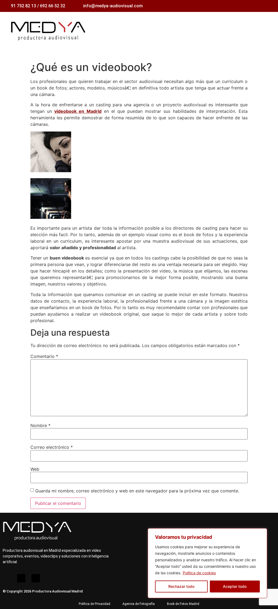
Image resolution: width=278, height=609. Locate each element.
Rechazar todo (181, 586)
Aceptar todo (235, 586)
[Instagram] (7, 578)
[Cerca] (261, 533)
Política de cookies (199, 572)
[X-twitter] (35, 578)
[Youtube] (21, 578)
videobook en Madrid (77, 111)
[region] (207, 563)
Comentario (44, 356)
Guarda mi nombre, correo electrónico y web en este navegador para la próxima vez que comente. (137, 491)
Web (34, 469)
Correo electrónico (51, 447)
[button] (269, 29)
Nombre (40, 425)
